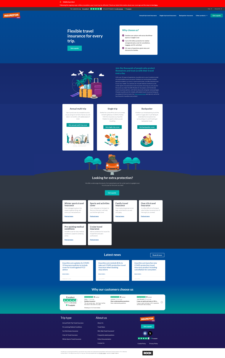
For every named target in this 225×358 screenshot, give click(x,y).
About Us (100, 323)
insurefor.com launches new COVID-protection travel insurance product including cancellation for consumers (145, 266)
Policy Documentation (104, 339)
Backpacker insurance (186, 15)
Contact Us (101, 343)
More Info (217, 9)
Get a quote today (140, 94)
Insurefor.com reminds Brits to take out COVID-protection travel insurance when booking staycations (112, 266)
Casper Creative (114, 353)
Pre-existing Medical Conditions (72, 327)
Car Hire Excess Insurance (70, 331)
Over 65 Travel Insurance (70, 335)
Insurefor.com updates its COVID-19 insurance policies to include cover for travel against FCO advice (76, 266)
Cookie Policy (142, 343)
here (156, 5)
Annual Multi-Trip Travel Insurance (72, 323)
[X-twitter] (150, 333)
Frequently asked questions (106, 335)
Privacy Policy (153, 343)
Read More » (65, 274)
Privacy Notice (102, 353)
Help (209, 9)
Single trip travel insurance (168, 15)
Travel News (101, 327)
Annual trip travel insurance (148, 15)
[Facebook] (145, 333)
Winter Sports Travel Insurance (71, 339)
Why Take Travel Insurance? (106, 331)
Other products (201, 15)
